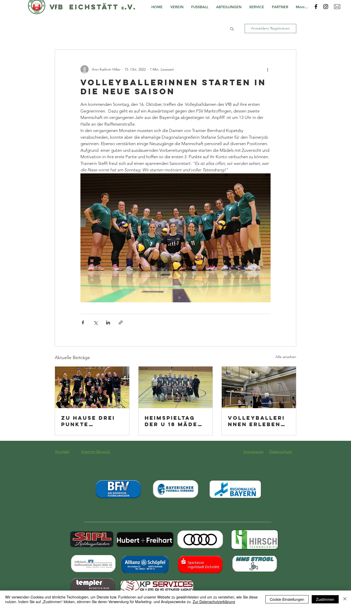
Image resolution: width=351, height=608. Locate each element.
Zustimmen (325, 599)
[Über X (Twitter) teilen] (95, 322)
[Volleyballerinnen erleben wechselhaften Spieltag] (259, 387)
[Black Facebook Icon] (316, 6)
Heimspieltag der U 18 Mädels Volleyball (175, 421)
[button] (178, 7)
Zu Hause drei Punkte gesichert (88, 421)
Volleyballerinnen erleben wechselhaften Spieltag (258, 421)
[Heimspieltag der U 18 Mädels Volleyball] (175, 387)
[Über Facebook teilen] (82, 322)
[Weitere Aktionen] (267, 69)
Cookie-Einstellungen (287, 599)
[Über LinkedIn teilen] (108, 322)
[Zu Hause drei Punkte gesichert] (92, 387)
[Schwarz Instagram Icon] (325, 6)
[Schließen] (345, 599)
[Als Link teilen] (120, 322)
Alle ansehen (285, 356)
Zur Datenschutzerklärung (214, 601)
